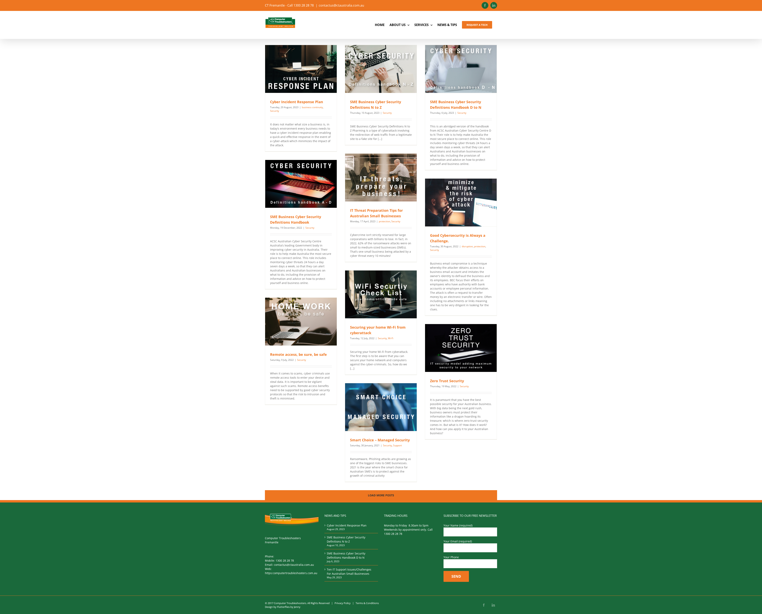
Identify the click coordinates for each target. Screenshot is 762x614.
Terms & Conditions (367, 603)
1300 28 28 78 (285, 560)
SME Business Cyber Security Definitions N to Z (346, 539)
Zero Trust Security (447, 380)
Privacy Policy (343, 603)
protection (384, 221)
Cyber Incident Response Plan (296, 101)
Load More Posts (381, 495)
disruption (467, 246)
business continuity (312, 107)
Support (397, 445)
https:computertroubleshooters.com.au (291, 573)
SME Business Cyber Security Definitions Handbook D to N (346, 555)
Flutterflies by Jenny (288, 607)
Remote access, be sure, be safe (298, 354)
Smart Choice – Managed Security (380, 440)
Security (274, 111)
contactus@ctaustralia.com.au (341, 5)
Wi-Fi (390, 338)
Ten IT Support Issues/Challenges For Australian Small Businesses (349, 572)
